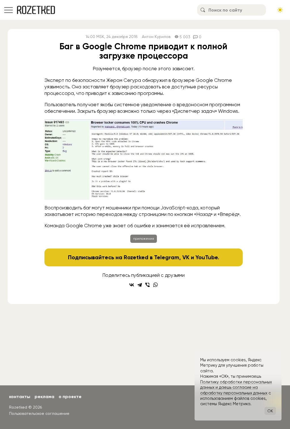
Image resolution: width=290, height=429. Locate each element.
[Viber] (147, 284)
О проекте (70, 396)
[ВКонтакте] (131, 284)
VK (185, 257)
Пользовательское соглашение (39, 413)
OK (270, 411)
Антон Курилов (156, 37)
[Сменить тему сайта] (280, 10)
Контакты (19, 396)
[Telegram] (139, 284)
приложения (143, 239)
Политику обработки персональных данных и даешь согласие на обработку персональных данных (236, 387)
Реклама (44, 396)
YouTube (206, 257)
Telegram (166, 257)
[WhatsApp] (155, 284)
